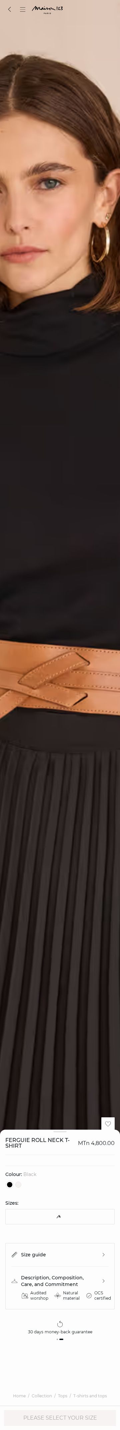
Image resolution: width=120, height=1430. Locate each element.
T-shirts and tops (90, 1395)
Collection (42, 1395)
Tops (62, 1395)
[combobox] (60, 1216)
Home (19, 1395)
